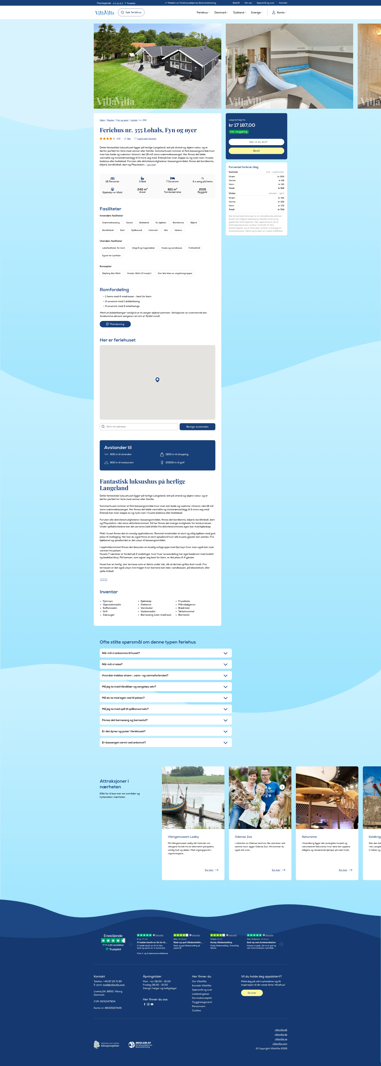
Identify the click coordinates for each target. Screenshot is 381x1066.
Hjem (102, 120)
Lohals (134, 120)
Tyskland (238, 12)
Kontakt (283, 2)
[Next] (213, 66)
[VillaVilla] (103, 12)
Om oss (248, 2)
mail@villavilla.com (114, 984)
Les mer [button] (151, 164)
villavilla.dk (281, 1030)
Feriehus (202, 12)
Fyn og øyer (122, 120)
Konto (281, 12)
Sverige (256, 12)
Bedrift (236, 2)
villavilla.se (281, 1039)
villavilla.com (280, 1043)
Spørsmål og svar (265, 2)
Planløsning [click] (117, 324)
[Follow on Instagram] (148, 1004)
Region (110, 120)
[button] (157, 379)
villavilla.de (281, 1034)
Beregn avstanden (197, 426)
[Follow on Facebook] (144, 1004)
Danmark (220, 12)
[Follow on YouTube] (152, 1004)
